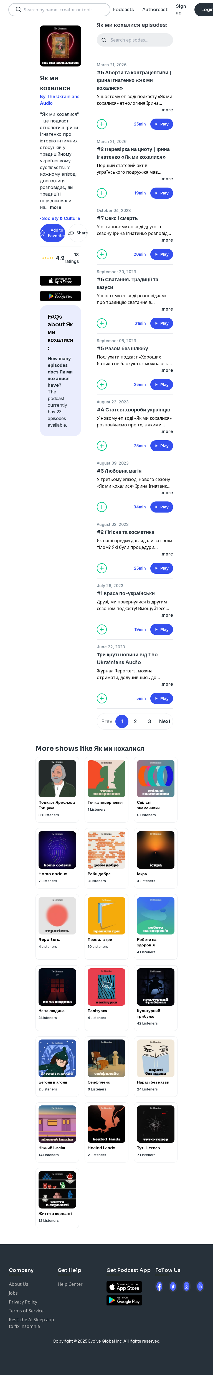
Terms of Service (26, 1311)
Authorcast (155, 9)
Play (164, 124)
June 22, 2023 (111, 646)
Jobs (13, 1293)
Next (165, 721)
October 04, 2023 (114, 210)
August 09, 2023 (113, 463)
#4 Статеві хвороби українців (133, 410)
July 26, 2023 (110, 585)
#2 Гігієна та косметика (125, 532)
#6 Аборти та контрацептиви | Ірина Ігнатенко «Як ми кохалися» (134, 80)
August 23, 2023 (113, 402)
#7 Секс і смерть (117, 218)
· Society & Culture (60, 218)
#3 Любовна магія (119, 471)
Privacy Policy (23, 1302)
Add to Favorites (56, 233)
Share (82, 233)
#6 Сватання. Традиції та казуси (127, 283)
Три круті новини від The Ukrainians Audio (127, 658)
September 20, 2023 (116, 271)
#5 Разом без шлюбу (122, 348)
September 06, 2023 (116, 340)
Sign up (181, 9)
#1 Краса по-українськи (126, 593)
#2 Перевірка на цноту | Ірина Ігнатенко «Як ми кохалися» (133, 153)
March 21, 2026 (111, 64)
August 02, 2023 (113, 524)
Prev (107, 721)
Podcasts (123, 9)
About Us (18, 1284)
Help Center (70, 1284)
